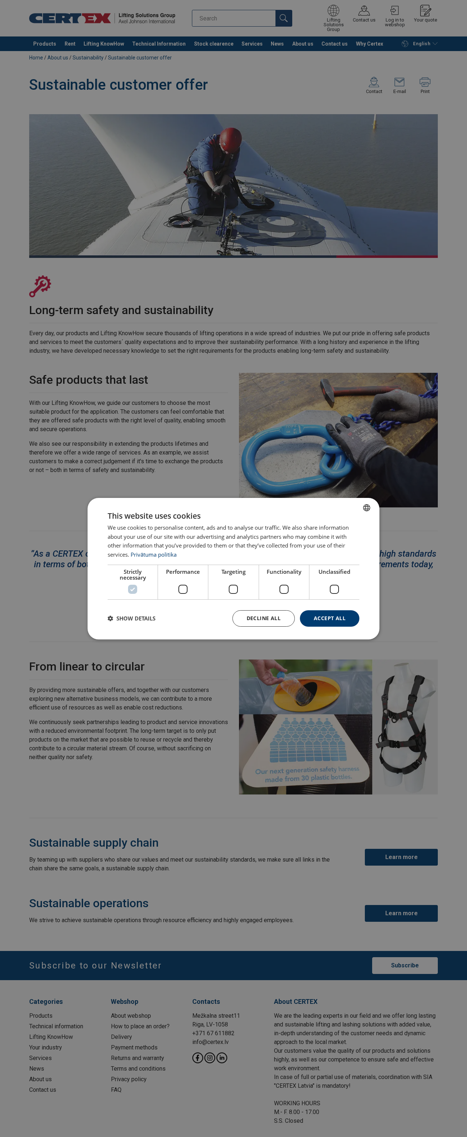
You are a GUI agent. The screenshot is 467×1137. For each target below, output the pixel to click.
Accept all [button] (330, 618)
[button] (131, 618)
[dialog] (233, 568)
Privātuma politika (154, 554)
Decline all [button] (264, 618)
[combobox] (366, 507)
